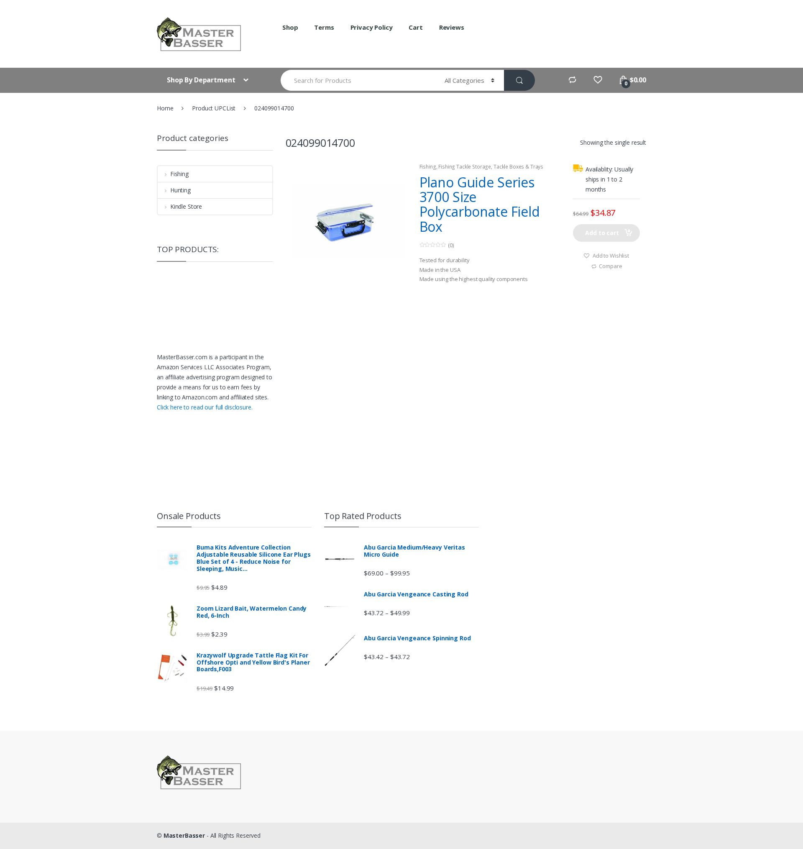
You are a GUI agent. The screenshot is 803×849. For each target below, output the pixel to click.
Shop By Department (202, 79)
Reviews (451, 27)
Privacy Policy (371, 27)
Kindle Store (186, 206)
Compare (610, 266)
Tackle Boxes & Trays (518, 166)
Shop (290, 27)
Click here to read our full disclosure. (205, 407)
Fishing (427, 166)
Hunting (180, 190)
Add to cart (602, 233)
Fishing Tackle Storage (464, 166)
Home (165, 108)
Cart (415, 27)
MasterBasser (184, 835)
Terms (324, 27)
